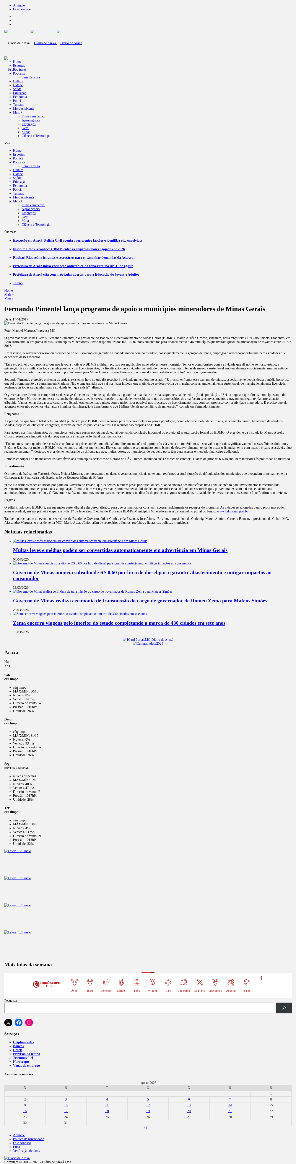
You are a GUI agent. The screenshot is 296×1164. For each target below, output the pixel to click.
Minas (26, 132)
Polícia (17, 100)
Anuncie (19, 5)
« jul (146, 1128)
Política (18, 69)
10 (66, 1105)
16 (25, 1111)
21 (230, 1111)
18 (107, 1111)
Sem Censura (31, 77)
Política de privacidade (28, 1139)
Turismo (18, 104)
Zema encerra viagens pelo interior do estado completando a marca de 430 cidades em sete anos (119, 623)
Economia (20, 97)
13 (189, 1105)
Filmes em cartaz (33, 116)
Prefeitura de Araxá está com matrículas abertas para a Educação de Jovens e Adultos (76, 274)
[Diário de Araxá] (56, 43)
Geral (25, 128)
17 (66, 1111)
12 (148, 1105)
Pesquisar (10, 1000)
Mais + (18, 112)
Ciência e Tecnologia (36, 136)
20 (189, 1111)
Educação (19, 93)
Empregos (29, 124)
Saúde (17, 89)
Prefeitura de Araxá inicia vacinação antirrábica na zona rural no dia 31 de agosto (73, 266)
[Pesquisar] (284, 1008)
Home (8, 290)
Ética (16, 1147)
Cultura (18, 81)
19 (148, 1111)
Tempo (18, 283)
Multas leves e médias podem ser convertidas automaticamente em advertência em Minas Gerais (120, 550)
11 (107, 1105)
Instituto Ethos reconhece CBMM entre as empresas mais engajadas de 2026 (69, 249)
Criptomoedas (23, 1042)
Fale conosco (22, 9)
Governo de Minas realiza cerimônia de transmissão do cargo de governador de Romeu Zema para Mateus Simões (140, 600)
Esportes (19, 65)
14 (230, 1105)
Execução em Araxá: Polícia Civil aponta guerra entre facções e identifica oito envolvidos (78, 240)
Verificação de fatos (26, 1151)
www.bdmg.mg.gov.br (232, 511)
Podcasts (19, 73)
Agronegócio (31, 120)
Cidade (18, 85)
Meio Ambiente (23, 108)
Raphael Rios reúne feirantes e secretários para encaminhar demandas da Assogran (74, 257)
